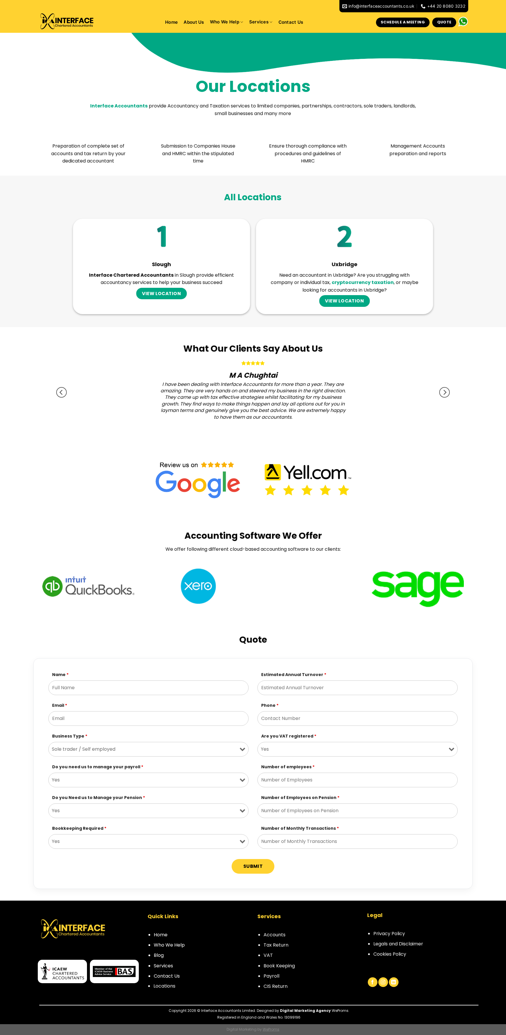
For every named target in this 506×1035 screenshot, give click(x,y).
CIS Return (276, 986)
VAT (268, 955)
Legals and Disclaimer (398, 943)
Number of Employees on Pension (300, 797)
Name (60, 675)
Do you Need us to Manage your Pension (98, 797)
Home (171, 22)
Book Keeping (279, 965)
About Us (194, 22)
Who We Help (169, 945)
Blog (159, 955)
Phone (269, 705)
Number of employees (287, 767)
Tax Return (276, 945)
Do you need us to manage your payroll (97, 767)
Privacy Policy (389, 933)
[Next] (444, 392)
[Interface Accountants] (67, 20)
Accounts (275, 934)
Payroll (271, 976)
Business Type (69, 736)
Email (59, 705)
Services (259, 22)
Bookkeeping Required (79, 828)
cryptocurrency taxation (363, 282)
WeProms (271, 1029)
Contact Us (290, 22)
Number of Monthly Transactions (300, 828)
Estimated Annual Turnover (293, 675)
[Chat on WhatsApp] (463, 21)
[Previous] (61, 392)
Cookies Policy (389, 954)
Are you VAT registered (288, 736)
